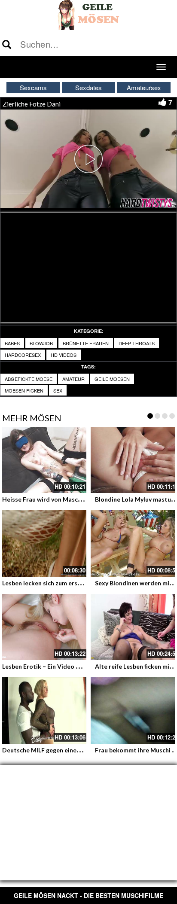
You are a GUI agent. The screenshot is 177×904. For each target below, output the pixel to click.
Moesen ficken (24, 390)
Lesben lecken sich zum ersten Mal (50, 583)
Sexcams (33, 87)
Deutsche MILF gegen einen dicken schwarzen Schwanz (79, 750)
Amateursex (144, 87)
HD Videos (63, 354)
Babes (12, 343)
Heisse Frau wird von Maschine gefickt (56, 499)
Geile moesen (112, 378)
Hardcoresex (23, 354)
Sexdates (88, 87)
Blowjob (41, 343)
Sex (57, 390)
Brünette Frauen (86, 343)
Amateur (73, 378)
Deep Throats (137, 343)
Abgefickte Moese (28, 378)
